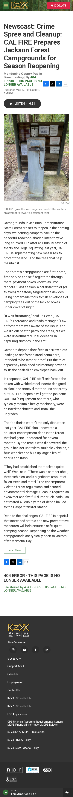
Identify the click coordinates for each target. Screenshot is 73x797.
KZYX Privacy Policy (19, 740)
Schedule (13, 674)
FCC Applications (17, 714)
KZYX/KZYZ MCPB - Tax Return (26, 732)
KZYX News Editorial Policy (23, 748)
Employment (15, 682)
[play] (5, 792)
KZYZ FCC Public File (19, 706)
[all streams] (68, 792)
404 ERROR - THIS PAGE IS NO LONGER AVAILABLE (23, 80)
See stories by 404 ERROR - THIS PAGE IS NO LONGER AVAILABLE (35, 588)
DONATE (60, 5)
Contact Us (13, 690)
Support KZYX (15, 666)
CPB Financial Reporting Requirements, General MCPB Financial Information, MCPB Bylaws (35, 723)
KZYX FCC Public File (19, 698)
